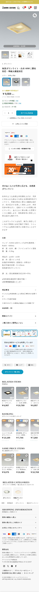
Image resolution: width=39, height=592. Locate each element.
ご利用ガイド (7, 570)
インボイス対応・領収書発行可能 (21, 148)
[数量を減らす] (5, 113)
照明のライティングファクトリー (17, 577)
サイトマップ (28, 573)
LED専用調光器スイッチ (11, 282)
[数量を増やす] (12, 113)
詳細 (17, 100)
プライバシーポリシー (22, 570)
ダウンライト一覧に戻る (12, 372)
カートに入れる (27, 113)
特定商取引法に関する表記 (11, 573)
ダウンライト (8, 63)
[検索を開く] (18, 8)
